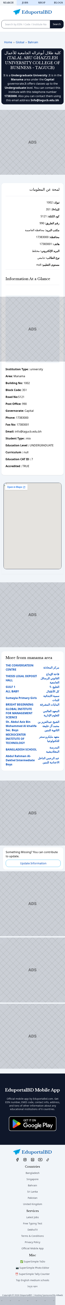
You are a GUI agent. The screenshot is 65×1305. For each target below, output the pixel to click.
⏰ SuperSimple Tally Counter (32, 1274)
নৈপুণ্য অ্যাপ (32, 1286)
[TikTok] (48, 1159)
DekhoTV (33, 1229)
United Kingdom (32, 1204)
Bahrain (32, 1185)
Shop (41, 2)
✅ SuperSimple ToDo (32, 1261)
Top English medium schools (32, 1280)
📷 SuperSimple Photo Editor (32, 1267)
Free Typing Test (32, 1223)
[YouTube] (40, 1159)
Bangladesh (33, 1173)
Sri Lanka (32, 1191)
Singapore (32, 1179)
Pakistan (32, 1197)
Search (8, 2)
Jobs (25, 2)
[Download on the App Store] (32, 1123)
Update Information (33, 863)
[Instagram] (25, 1159)
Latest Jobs (32, 1217)
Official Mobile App (32, 1248)
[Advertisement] (27, 1300)
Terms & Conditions (32, 1236)
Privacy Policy (32, 1242)
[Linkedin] (33, 1159)
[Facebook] (17, 1159)
